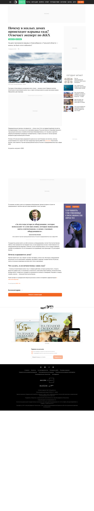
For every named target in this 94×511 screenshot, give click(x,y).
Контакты (33, 370)
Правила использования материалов (28, 372)
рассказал (48, 140)
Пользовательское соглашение (46, 372)
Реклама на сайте (54, 370)
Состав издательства (43, 370)
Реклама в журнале (64, 370)
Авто (74, 2)
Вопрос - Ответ (44, 2)
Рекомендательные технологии (42, 374)
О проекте (27, 370)
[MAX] (40, 367)
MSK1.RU (18, 283)
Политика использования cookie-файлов (65, 372)
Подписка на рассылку (37, 349)
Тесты (28, 2)
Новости (22, 2)
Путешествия (54, 2)
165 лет (80, 2)
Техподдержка (55, 374)
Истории (63, 2)
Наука (70, 2)
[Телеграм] (53, 367)
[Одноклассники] (49, 367)
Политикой (36, 353)
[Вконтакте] (45, 367)
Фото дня (35, 2)
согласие (37, 351)
